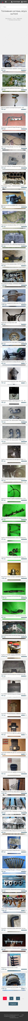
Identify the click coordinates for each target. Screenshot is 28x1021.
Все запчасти (8, 18)
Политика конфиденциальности (11, 1015)
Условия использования (9, 1016)
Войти (25, 1)
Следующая (13, 1004)
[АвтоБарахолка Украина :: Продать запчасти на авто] (2, 1)
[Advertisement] (14, 37)
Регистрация (16, 1)
